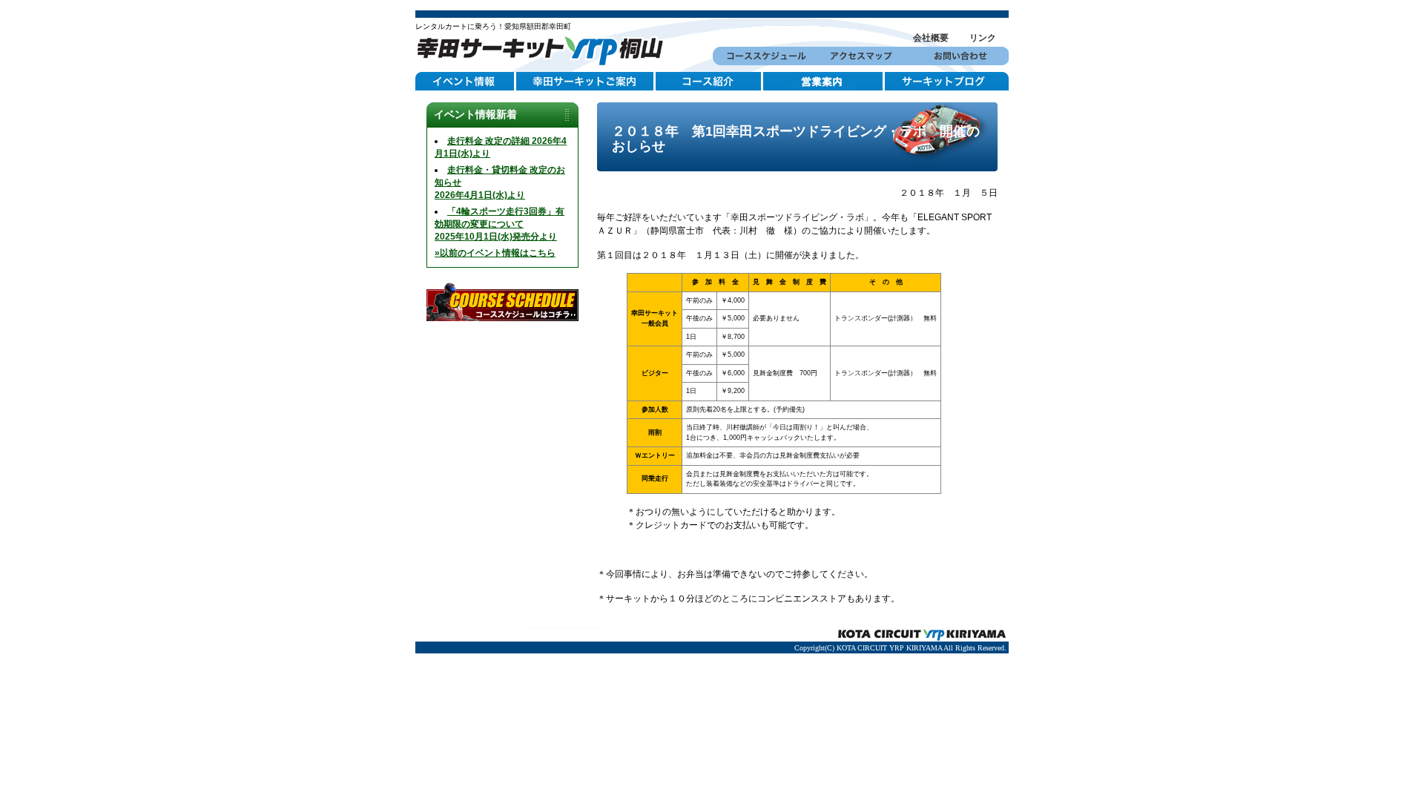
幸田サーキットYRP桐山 (545, 48)
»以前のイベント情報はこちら (495, 253)
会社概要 (931, 38)
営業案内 (824, 81)
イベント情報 (465, 81)
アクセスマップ (860, 56)
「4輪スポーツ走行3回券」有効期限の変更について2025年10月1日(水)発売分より (499, 224)
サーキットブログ (947, 81)
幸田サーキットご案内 (586, 81)
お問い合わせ (959, 56)
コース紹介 (709, 81)
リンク (982, 38)
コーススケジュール (762, 56)
